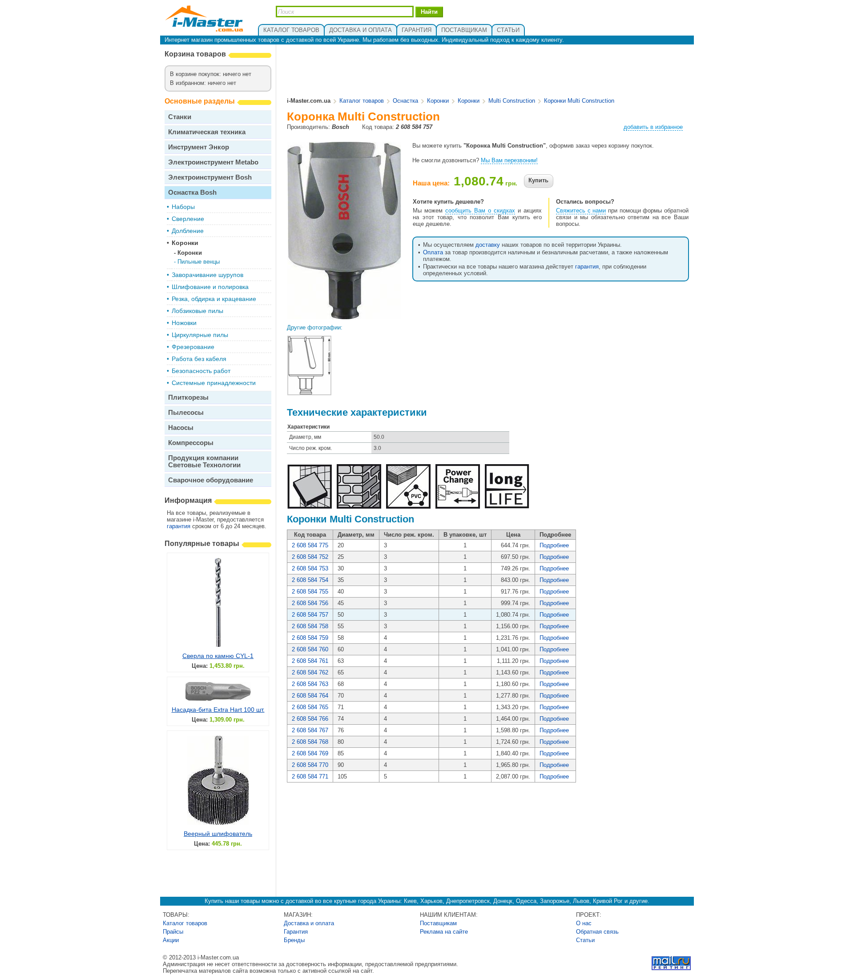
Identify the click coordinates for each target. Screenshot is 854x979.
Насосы (180, 427)
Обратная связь (597, 931)
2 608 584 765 (310, 707)
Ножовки (184, 322)
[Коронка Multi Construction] (344, 316)
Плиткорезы (188, 397)
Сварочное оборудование (210, 480)
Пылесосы (186, 412)
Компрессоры (191, 442)
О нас (584, 923)
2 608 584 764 (310, 695)
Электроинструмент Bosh (210, 177)
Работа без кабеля (199, 358)
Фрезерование (193, 346)
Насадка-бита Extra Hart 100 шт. (218, 709)
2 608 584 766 (310, 718)
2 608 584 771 (310, 776)
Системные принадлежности (214, 382)
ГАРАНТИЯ (416, 30)
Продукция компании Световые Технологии (204, 461)
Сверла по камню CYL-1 (218, 655)
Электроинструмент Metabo (213, 162)
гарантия (178, 526)
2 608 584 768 (310, 741)
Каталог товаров (361, 100)
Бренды (294, 940)
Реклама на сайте (444, 931)
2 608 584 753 (310, 568)
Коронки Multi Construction (579, 100)
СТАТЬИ (508, 30)
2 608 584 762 (310, 672)
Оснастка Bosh (192, 192)
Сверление (188, 218)
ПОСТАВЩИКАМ (464, 30)
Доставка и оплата (309, 923)
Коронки (185, 242)
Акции (171, 940)
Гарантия (296, 931)
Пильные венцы (198, 261)
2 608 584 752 (310, 557)
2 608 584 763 (310, 684)
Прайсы (173, 931)
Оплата (433, 252)
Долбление (188, 230)
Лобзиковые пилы (197, 310)
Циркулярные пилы (200, 334)
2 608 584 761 (310, 661)
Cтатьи (585, 940)
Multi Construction (511, 100)
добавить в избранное (653, 127)
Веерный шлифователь (218, 833)
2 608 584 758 (310, 626)
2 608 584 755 (310, 591)
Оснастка (405, 100)
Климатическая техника (207, 132)
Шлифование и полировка (210, 286)
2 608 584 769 (310, 753)
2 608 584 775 (310, 545)
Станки (179, 116)
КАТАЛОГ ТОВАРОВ (291, 30)
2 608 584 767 (310, 730)
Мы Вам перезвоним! (509, 160)
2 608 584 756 (310, 603)
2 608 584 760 (310, 649)
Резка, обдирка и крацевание (214, 298)
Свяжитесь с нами (581, 210)
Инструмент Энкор (198, 147)
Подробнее (554, 545)
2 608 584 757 (310, 614)
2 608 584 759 (310, 637)
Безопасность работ (201, 370)
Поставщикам (438, 923)
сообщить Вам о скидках (480, 210)
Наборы (183, 206)
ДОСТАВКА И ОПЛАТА (360, 30)
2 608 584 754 (310, 580)
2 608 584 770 (310, 765)
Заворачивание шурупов (207, 274)
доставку (487, 244)
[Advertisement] (488, 72)
